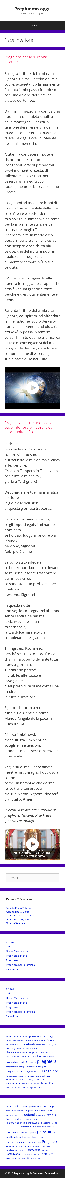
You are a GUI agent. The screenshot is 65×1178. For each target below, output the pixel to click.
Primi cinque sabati (14, 1075)
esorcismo (40, 1044)
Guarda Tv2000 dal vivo (20, 915)
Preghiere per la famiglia (20, 964)
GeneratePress (52, 1173)
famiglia (51, 1044)
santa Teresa (11, 1088)
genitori (17, 1048)
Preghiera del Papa (33, 1072)
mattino (36, 1056)
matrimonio (25, 1056)
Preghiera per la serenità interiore (26, 59)
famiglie (9, 1048)
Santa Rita (12, 969)
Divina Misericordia (17, 951)
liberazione (45, 1052)
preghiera (47, 1061)
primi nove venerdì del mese (37, 1075)
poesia (33, 1062)
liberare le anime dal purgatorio (22, 1052)
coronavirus (12, 1044)
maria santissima (12, 1056)
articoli (10, 942)
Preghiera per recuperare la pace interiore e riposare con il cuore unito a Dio (31, 427)
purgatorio (34, 1079)
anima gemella (29, 1036)
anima (17, 1036)
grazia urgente (30, 1048)
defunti (10, 946)
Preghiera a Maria (16, 955)
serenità (25, 1087)
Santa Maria (13, 1083)
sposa (33, 1087)
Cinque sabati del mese (35, 1040)
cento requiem (17, 1040)
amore (9, 1036)
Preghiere (12, 960)
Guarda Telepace (16, 923)
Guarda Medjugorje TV (19, 919)
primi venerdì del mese (16, 1079)
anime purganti (47, 1036)
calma (8, 1040)
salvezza (45, 1080)
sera (18, 1088)
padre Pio (24, 1062)
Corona (50, 1040)
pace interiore (48, 1056)
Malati (54, 1052)
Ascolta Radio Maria (17, 911)
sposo (40, 1087)
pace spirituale (12, 1062)
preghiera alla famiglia (16, 1066)
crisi (21, 1045)
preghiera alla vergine (36, 1066)
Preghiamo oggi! (32, 9)
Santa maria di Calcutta (30, 1084)
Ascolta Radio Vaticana (19, 908)
